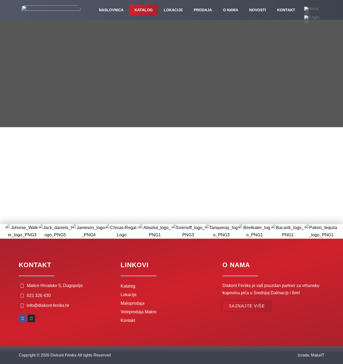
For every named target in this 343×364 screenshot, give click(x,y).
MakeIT (317, 355)
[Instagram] (31, 318)
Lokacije (173, 10)
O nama (230, 10)
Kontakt (286, 10)
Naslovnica (111, 10)
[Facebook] (22, 318)
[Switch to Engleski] (312, 19)
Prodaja (203, 10)
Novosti (257, 10)
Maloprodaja (132, 303)
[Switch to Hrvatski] (312, 11)
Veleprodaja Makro (138, 312)
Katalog (144, 10)
